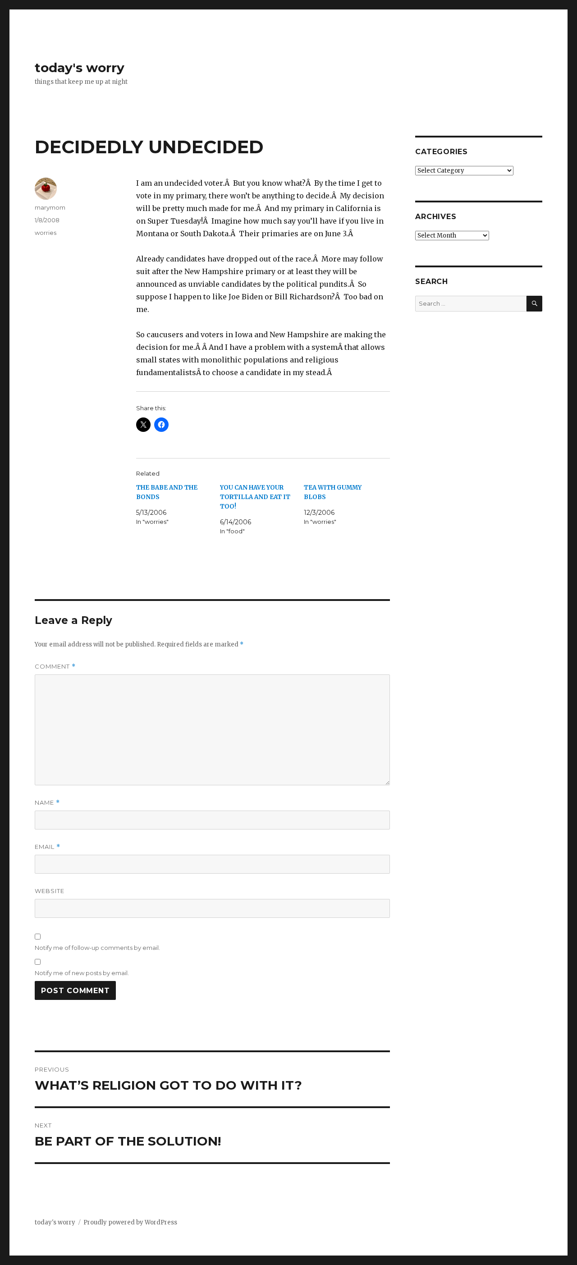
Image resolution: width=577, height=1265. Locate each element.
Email (47, 847)
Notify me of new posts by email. (82, 972)
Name (47, 803)
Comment (55, 666)
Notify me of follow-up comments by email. (97, 947)
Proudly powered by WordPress (130, 1222)
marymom (50, 207)
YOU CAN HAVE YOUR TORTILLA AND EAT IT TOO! (255, 497)
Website (49, 890)
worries (45, 232)
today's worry (79, 67)
